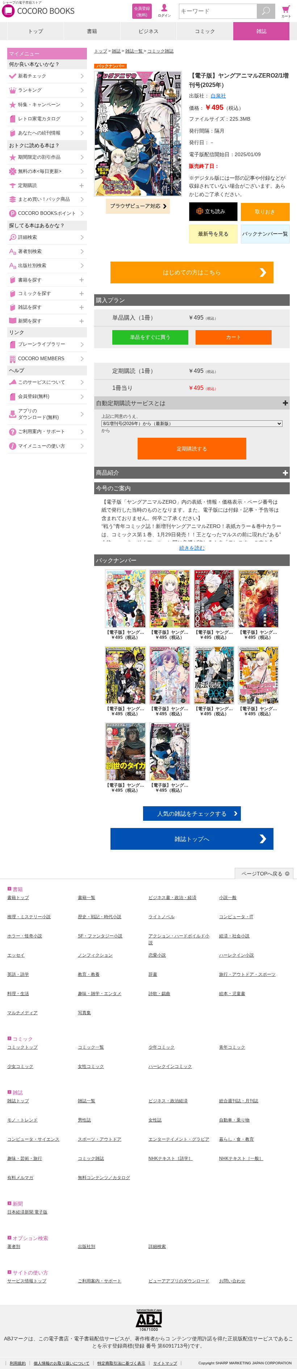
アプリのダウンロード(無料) (38, 414)
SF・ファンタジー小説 (100, 936)
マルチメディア (22, 1012)
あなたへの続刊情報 (39, 133)
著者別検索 (30, 251)
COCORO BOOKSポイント (47, 213)
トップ (35, 31)
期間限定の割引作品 (39, 157)
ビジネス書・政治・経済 (172, 897)
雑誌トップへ (192, 839)
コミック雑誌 (160, 51)
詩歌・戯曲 (159, 993)
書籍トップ (18, 897)
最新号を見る (213, 234)
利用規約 (18, 1363)
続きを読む (192, 548)
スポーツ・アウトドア (99, 1139)
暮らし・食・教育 (236, 1139)
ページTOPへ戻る (262, 874)
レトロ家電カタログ (39, 118)
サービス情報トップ (26, 1280)
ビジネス (148, 31)
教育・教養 (89, 974)
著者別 (13, 1246)
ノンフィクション (95, 955)
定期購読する (192, 449)
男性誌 (84, 1120)
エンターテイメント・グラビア (178, 1139)
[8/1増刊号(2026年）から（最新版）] (192, 423)
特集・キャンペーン (39, 104)
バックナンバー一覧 (265, 234)
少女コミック (20, 1066)
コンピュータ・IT (236, 916)
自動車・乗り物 (234, 1120)
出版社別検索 (32, 265)
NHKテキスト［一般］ (241, 1158)
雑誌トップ (18, 1100)
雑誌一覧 (134, 51)
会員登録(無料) (33, 396)
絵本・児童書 (232, 993)
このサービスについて (41, 382)
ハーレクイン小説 (236, 955)
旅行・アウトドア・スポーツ (247, 974)
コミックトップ (22, 1047)
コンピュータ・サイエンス (33, 1139)
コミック (205, 31)
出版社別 (86, 1246)
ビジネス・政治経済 (168, 1100)
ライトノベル (161, 916)
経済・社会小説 (234, 936)
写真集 (84, 1012)
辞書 (152, 974)
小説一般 (228, 897)
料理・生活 (18, 993)
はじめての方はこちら (192, 272)
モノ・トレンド (22, 1120)
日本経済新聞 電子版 (27, 1212)
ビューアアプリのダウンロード (178, 1280)
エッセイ (16, 955)
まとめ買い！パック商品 (44, 199)
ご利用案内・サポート (41, 431)
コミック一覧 (91, 1047)
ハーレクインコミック (170, 1066)
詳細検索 (27, 237)
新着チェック (32, 76)
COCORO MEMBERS (41, 358)
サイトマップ (165, 1363)
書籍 (92, 31)
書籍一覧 (86, 897)
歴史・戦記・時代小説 (99, 916)
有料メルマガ (20, 1177)
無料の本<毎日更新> (40, 171)
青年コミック (232, 1047)
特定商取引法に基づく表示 (121, 1363)
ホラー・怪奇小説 (24, 936)
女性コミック (91, 1066)
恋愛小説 (157, 955)
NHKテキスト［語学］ (170, 1158)
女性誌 (155, 1120)
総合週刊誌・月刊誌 (238, 1100)
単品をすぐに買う (150, 337)
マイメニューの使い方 (41, 446)
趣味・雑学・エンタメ (99, 993)
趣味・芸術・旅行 (24, 1158)
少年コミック (161, 1047)
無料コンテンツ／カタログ (104, 1177)
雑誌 (261, 31)
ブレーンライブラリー (41, 344)
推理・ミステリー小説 (29, 916)
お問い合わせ (232, 1280)
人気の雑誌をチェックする (192, 813)
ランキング (30, 90)
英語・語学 (18, 974)
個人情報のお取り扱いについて (61, 1363)
